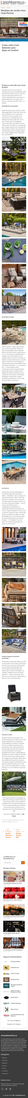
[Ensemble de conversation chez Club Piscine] (14, 174)
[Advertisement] (14, 68)
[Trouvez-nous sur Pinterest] (10, 1089)
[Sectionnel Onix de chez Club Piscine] (14, 564)
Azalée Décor (14, 997)
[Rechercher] (23, 862)
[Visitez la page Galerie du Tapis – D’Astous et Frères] (7, 991)
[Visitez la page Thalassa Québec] (7, 961)
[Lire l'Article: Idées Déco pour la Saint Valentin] (14, 893)
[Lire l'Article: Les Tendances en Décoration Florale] (14, 909)
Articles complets (7, 820)
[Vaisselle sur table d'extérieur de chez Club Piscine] (14, 421)
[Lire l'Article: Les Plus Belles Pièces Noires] (14, 926)
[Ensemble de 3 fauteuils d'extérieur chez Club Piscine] (14, 200)
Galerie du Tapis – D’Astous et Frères (16, 991)
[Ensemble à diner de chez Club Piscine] (14, 332)
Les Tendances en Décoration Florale (13, 916)
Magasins (4, 1057)
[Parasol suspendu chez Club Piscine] (14, 784)
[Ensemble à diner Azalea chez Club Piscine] (14, 472)
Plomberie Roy (15, 979)
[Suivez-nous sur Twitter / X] (2, 1089)
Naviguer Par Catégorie (14, 1024)
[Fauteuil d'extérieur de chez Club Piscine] (14, 276)
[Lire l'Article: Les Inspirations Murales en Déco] (14, 876)
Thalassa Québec (15, 961)
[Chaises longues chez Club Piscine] (14, 719)
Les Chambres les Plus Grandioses (12, 950)
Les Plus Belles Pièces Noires (11, 933)
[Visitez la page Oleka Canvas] (7, 1009)
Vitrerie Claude (15, 973)
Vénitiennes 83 (15, 967)
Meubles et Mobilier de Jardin (9, 821)
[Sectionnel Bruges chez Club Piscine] (14, 590)
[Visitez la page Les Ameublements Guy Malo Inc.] (7, 1015)
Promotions (5, 1073)
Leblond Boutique (16, 1003)
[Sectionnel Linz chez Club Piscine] (14, 615)
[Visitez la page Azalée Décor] (7, 997)
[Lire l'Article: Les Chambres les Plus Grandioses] (14, 943)
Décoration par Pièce (18, 820)
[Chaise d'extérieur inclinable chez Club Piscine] (14, 694)
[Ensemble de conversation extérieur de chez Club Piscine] (14, 225)
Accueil (3, 7)
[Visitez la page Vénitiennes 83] (7, 967)
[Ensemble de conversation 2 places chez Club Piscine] (14, 149)
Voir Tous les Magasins (14, 1020)
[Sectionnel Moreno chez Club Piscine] (14, 539)
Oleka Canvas (14, 1009)
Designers (4, 1063)
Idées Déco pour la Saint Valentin (12, 900)
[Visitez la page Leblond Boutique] (7, 1003)
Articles (8, 7)
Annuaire (4, 1065)
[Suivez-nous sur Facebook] (6, 1089)
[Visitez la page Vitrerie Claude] (7, 973)
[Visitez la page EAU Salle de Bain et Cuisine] (7, 985)
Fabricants (5, 1060)
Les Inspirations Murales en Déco (12, 883)
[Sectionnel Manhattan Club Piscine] (14, 641)
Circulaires (5, 1070)
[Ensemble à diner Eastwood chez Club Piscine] (14, 447)
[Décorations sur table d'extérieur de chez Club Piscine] (14, 250)
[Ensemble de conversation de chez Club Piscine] (14, 301)
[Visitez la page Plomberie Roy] (7, 979)
